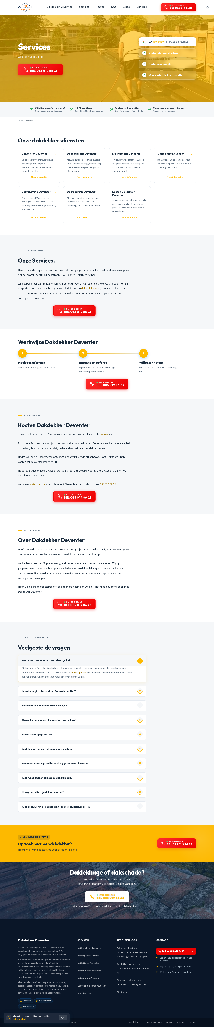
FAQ (113, 7)
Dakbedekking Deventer (89, 948)
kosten (104, 435)
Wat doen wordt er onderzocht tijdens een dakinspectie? (56, 806)
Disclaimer (181, 1022)
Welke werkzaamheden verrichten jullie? (46, 660)
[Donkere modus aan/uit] (208, 7)
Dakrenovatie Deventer (89, 970)
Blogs (126, 7)
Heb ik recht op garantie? (37, 734)
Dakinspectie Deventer (88, 955)
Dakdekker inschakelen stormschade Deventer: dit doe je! (133, 968)
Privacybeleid (132, 1022)
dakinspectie (37, 484)
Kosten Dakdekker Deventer (91, 985)
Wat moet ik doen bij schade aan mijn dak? (47, 777)
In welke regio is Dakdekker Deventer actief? (49, 691)
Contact (142, 7)
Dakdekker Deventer (59, 7)
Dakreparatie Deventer (88, 978)
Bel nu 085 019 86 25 (173, 951)
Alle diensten (84, 993)
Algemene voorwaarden (152, 1022)
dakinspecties (79, 672)
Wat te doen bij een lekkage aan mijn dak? (47, 748)
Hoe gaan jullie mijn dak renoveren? (43, 792)
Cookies (169, 1022)
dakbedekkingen (90, 289)
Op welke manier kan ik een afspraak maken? (49, 720)
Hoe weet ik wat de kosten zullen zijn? (44, 705)
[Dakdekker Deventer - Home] (25, 7)
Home (20, 120)
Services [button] (84, 7)
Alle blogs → (123, 992)
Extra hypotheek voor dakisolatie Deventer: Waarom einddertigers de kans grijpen (132, 952)
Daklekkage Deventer (88, 963)
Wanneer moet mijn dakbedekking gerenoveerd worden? (56, 763)
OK (62, 1017)
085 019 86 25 (108, 484)
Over (101, 7)
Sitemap (192, 1022)
